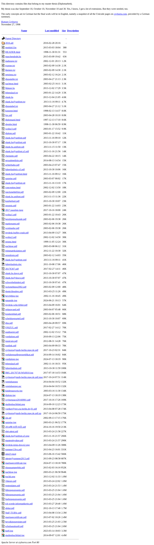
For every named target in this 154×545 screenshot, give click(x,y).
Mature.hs (10, 88)
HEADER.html (12, 52)
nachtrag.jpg (11, 472)
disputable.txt (11, 79)
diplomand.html (12, 119)
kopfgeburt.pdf (12, 201)
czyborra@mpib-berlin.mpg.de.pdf (21, 350)
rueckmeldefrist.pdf (14, 192)
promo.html (10, 241)
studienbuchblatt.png (15, 404)
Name (24, 30)
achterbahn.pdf (12, 165)
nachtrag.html (11, 83)
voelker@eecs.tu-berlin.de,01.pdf (21, 409)
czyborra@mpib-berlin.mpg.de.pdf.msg (24, 377)
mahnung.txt (11, 61)
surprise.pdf (10, 178)
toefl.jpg (9, 530)
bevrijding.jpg (11, 296)
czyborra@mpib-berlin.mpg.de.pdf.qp (23, 413)
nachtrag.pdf (11, 246)
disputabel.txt (11, 106)
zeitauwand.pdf (12, 309)
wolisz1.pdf (10, 214)
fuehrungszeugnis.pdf (15, 499)
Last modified (52, 30)
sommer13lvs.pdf (13, 449)
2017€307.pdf (12, 269)
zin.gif (8, 418)
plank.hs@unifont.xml (15, 259)
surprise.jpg (10, 422)
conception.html (12, 187)
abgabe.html (11, 124)
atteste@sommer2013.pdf (17, 458)
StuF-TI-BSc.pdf (13, 512)
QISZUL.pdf (11, 327)
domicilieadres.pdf (14, 291)
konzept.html (11, 110)
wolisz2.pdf (10, 237)
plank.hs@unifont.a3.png (17, 436)
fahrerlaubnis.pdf (13, 368)
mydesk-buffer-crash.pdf (17, 232)
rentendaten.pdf (12, 485)
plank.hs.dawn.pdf (14, 273)
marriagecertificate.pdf (15, 517)
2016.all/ (9, 43)
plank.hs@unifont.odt (15, 142)
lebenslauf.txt (11, 92)
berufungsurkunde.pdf (15, 219)
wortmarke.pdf (12, 228)
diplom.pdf (10, 133)
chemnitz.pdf (11, 156)
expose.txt (10, 65)
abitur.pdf (9, 508)
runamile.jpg (11, 300)
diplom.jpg (10, 395)
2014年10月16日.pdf (15, 427)
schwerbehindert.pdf (15, 282)
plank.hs (9, 97)
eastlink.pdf (10, 345)
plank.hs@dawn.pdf (15, 278)
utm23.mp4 (10, 454)
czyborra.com (120, 14)
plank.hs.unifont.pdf (14, 196)
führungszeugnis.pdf (15, 494)
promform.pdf (11, 255)
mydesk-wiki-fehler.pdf (16, 305)
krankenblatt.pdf (13, 314)
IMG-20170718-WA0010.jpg (19, 372)
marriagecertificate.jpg (15, 463)
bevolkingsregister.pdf (15, 521)
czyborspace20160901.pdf (17, 400)
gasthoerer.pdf (12, 332)
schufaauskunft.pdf (14, 526)
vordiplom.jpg (12, 359)
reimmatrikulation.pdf (15, 250)
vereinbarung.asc (13, 386)
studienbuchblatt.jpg (14, 535)
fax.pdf (8, 115)
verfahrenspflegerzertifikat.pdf (19, 354)
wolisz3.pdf (10, 129)
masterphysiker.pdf (14, 440)
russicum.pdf (11, 341)
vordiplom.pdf (12, 336)
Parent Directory (13, 38)
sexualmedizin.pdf (14, 160)
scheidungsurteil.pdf (14, 318)
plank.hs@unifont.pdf (15, 138)
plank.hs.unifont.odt (14, 147)
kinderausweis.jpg (13, 390)
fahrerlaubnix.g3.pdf (15, 169)
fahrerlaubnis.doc (13, 264)
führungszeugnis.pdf (15, 490)
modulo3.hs (10, 47)
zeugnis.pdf (10, 205)
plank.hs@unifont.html (16, 174)
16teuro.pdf (10, 481)
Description (73, 30)
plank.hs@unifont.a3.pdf (17, 151)
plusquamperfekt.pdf (15, 467)
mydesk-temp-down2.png (17, 445)
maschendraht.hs (13, 56)
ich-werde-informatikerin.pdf (19, 503)
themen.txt (10, 70)
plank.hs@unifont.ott (15, 183)
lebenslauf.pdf (12, 363)
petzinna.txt (10, 74)
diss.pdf (9, 323)
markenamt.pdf (12, 223)
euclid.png (10, 476)
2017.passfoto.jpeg (14, 210)
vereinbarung (11, 381)
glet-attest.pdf (11, 431)
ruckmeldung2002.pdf (15, 287)
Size (64, 30)
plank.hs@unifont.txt (15, 101)
